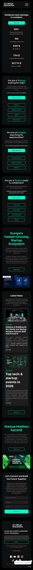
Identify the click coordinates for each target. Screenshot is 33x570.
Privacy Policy (16, 550)
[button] (26, 4)
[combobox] (16, 502)
